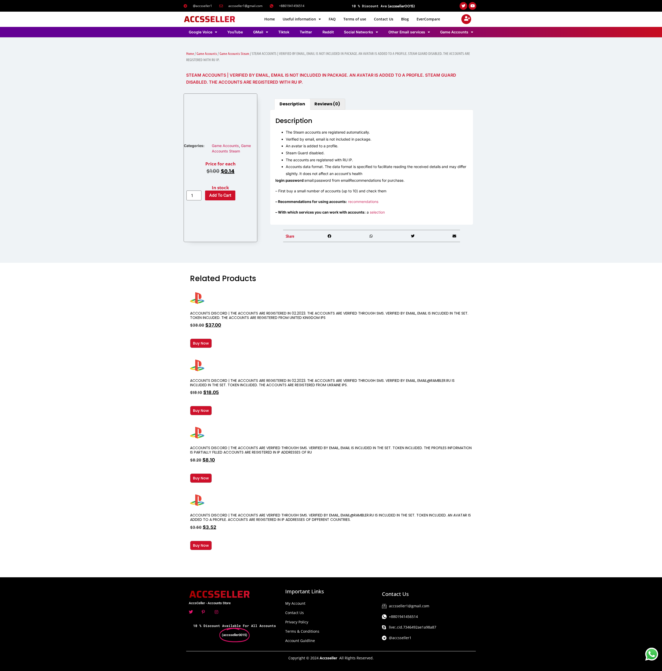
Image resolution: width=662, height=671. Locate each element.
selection (377, 212)
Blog (405, 19)
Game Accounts (454, 32)
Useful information (299, 19)
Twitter (306, 32)
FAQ (332, 19)
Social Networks (358, 32)
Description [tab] (292, 104)
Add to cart (220, 195)
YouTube (235, 32)
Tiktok (283, 32)
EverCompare (428, 19)
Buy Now (201, 343)
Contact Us (383, 19)
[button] (329, 236)
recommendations (363, 201)
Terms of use (354, 19)
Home (269, 19)
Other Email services (406, 32)
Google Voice (200, 32)
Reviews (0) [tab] (327, 104)
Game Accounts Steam (234, 53)
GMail (258, 32)
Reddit (328, 32)
